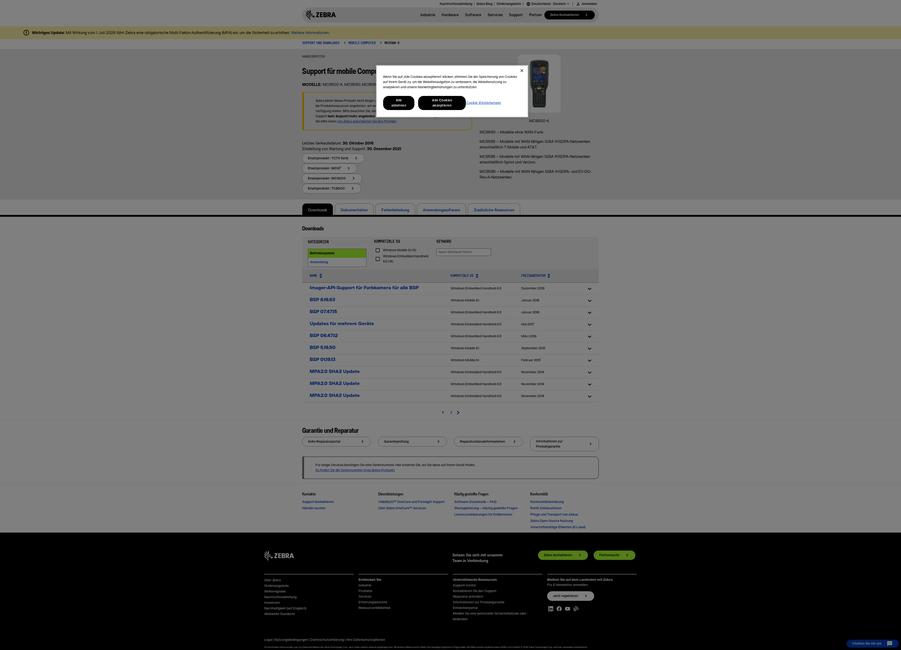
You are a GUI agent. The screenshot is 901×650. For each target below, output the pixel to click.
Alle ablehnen (398, 103)
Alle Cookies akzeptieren (442, 103)
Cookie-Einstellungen (483, 103)
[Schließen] (522, 70)
